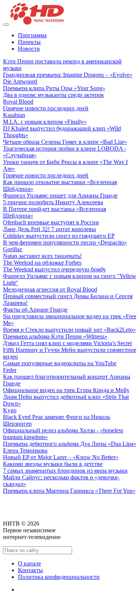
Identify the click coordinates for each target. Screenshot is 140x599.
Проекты (29, 42)
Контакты (30, 570)
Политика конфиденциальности (59, 577)
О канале (29, 563)
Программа (32, 35)
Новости (29, 48)
